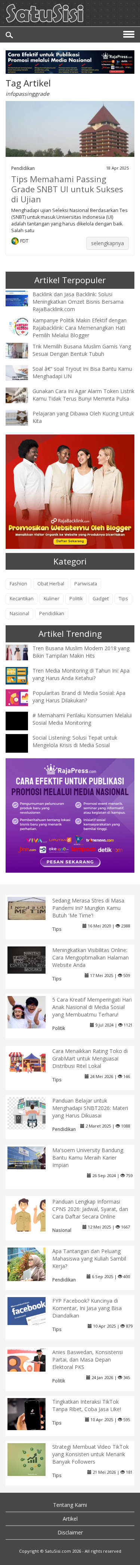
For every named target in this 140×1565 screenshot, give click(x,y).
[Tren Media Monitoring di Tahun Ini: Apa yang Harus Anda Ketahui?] (22, 675)
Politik (76, 598)
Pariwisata (85, 584)
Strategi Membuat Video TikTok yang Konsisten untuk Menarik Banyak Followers (90, 1454)
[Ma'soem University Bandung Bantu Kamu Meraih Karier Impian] (32, 1157)
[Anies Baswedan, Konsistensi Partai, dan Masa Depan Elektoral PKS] (32, 1359)
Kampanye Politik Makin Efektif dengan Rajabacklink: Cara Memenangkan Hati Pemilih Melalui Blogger (79, 328)
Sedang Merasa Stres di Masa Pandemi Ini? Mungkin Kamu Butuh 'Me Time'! (88, 908)
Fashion (18, 584)
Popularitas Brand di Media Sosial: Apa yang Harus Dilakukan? (78, 696)
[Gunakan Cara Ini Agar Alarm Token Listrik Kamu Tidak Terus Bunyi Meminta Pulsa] (22, 394)
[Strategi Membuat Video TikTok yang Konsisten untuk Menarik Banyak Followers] (32, 1459)
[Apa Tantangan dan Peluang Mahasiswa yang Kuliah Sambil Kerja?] (32, 1265)
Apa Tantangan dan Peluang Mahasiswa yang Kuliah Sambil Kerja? (89, 1259)
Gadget (101, 598)
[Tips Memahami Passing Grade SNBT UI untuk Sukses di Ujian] (70, 136)
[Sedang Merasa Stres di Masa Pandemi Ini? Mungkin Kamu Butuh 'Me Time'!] (32, 907)
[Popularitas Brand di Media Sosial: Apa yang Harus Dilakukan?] (22, 697)
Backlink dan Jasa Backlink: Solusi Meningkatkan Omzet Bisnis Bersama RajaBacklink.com (78, 302)
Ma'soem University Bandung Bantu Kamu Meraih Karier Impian (87, 1158)
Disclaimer (70, 1532)
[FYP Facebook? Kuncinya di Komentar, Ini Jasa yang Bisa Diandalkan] (32, 1310)
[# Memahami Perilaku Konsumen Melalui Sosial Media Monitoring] (22, 727)
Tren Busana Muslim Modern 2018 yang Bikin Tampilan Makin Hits (81, 652)
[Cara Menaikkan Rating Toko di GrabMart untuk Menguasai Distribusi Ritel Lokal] (32, 1060)
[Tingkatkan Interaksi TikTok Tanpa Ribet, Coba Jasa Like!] (32, 1413)
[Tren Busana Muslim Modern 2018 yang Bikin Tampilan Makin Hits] (22, 651)
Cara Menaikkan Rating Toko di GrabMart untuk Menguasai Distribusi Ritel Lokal (90, 1058)
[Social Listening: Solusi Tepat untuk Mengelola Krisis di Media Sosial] (22, 749)
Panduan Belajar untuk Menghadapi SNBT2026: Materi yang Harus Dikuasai (90, 1108)
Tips (123, 598)
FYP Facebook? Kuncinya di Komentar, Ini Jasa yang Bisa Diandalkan (87, 1308)
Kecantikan (22, 598)
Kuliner (51, 598)
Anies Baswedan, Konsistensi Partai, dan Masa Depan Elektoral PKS (87, 1359)
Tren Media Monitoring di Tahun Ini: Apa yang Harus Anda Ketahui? (81, 674)
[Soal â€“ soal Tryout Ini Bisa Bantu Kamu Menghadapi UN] (22, 372)
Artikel (70, 1518)
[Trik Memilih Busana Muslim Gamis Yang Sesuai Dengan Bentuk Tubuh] (22, 350)
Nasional (19, 613)
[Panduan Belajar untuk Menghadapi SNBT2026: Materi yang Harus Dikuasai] (32, 1112)
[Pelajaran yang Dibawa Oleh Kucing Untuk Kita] (22, 417)
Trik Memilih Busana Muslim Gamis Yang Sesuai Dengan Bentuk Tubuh (81, 350)
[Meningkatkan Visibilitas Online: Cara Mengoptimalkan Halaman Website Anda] (32, 959)
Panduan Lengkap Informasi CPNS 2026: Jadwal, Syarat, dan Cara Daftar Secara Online (90, 1209)
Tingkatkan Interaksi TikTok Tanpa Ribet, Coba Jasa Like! (86, 1405)
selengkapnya (107, 243)
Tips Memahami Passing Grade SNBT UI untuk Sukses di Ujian (67, 189)
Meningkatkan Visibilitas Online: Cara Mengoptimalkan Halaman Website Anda (90, 957)
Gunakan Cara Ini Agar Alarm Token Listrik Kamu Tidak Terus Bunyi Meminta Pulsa (83, 395)
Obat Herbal (50, 584)
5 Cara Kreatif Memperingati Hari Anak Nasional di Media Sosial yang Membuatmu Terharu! (92, 1007)
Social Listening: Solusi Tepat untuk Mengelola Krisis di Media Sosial (74, 741)
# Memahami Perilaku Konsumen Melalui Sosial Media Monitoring (82, 719)
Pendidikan (23, 168)
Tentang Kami (70, 1504)
